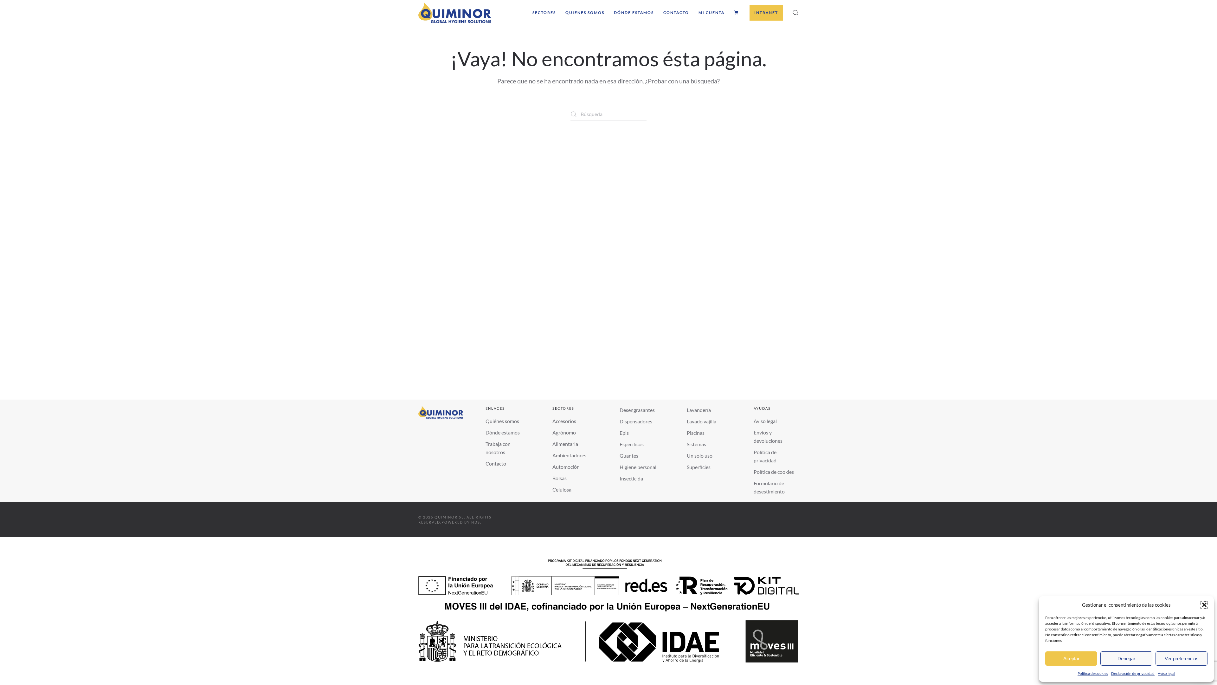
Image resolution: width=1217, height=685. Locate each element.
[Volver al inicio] (454, 12)
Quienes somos (584, 12)
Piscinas (696, 433)
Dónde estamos (634, 12)
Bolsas (559, 478)
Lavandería (699, 410)
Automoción (566, 467)
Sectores (544, 12)
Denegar (1126, 658)
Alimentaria (565, 444)
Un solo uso (699, 456)
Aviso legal (1166, 673)
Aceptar (1071, 658)
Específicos (632, 444)
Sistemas (696, 444)
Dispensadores (636, 421)
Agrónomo (564, 432)
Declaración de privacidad (1133, 673)
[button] (1204, 605)
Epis (624, 433)
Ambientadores (569, 455)
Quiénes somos (502, 421)
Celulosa (561, 489)
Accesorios (564, 421)
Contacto (676, 12)
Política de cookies (1093, 673)
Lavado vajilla (701, 421)
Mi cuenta (711, 12)
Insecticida (631, 478)
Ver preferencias (1182, 658)
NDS (475, 522)
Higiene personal (638, 467)
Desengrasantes (637, 410)
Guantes (629, 456)
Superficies (699, 467)
